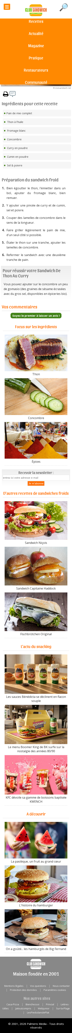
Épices (36, 462)
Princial (50, 1004)
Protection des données (23, 990)
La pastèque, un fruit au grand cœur (36, 861)
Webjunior (43, 1008)
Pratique (36, 57)
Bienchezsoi (32, 1004)
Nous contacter (61, 986)
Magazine (36, 45)
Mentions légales (13, 986)
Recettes (36, 21)
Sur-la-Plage (63, 1008)
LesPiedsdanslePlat (38, 1012)
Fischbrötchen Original (36, 634)
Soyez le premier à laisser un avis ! (36, 315)
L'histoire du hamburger (36, 905)
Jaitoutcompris (23, 1008)
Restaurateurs (36, 69)
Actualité (36, 33)
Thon (36, 374)
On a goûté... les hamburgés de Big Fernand (36, 949)
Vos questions (38, 986)
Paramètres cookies (55, 990)
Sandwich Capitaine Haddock (36, 588)
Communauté (36, 82)
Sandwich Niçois (36, 543)
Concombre (36, 418)
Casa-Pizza (12, 1004)
